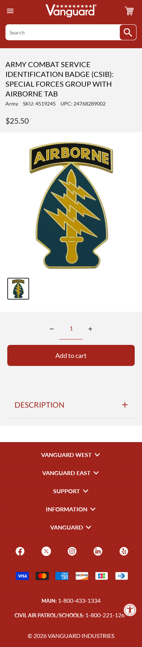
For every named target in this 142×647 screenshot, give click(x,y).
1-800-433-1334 (79, 600)
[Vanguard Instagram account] (71, 551)
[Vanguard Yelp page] (123, 551)
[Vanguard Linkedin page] (97, 551)
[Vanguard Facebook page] (19, 551)
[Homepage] (71, 10)
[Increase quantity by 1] (90, 328)
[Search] (128, 32)
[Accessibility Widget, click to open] (130, 610)
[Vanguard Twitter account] (45, 551)
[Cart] (129, 11)
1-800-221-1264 (106, 614)
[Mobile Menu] (10, 11)
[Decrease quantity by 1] (51, 328)
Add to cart (71, 355)
